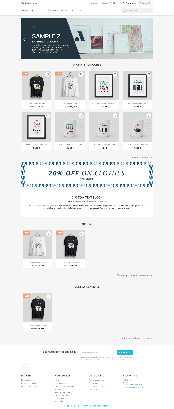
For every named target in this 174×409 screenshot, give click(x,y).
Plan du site (59, 398)
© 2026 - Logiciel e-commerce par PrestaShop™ (87, 406)
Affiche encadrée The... (137, 103)
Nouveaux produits (29, 383)
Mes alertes (93, 389)
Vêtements (52, 10)
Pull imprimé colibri (70, 103)
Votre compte (96, 375)
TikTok (24, 365)
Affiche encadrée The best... (103, 103)
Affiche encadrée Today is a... (36, 145)
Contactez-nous (29, 3)
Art (79, 10)
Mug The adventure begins (104, 145)
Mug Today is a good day (137, 145)
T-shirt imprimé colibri (36, 103)
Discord (29, 365)
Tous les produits (142, 157)
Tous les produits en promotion (135, 275)
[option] (87, 38)
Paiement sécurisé (62, 392)
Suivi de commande (96, 380)
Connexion (93, 383)
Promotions (26, 380)
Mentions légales (62, 383)
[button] (31, 38)
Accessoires (68, 10)
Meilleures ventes (28, 386)
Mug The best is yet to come (70, 145)
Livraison (58, 380)
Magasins (59, 401)
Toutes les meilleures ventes (136, 338)
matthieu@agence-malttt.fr (134, 387)
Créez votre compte (97, 386)
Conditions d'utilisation (64, 386)
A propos (58, 389)
